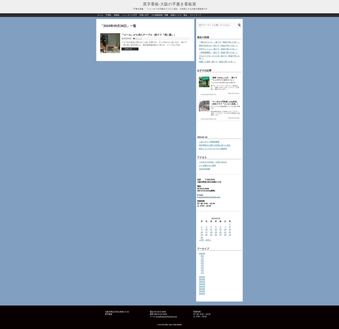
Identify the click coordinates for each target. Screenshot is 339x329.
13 (220, 229)
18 (211, 232)
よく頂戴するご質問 (207, 165)
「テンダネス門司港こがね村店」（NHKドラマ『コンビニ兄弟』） (225, 103)
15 (230, 229)
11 (211, 229)
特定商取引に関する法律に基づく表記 (215, 145)
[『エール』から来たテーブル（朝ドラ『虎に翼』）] (110, 43)
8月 (202, 256)
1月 (202, 273)
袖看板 (116, 15)
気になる (138, 39)
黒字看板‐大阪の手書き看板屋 (169, 4)
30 (202, 237)
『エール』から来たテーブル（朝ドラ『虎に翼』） (148, 34)
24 (206, 235)
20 (220, 232)
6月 (202, 261)
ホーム (100, 15)
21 (225, 232)
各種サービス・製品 (179, 15)
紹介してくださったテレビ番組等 (213, 149)
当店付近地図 (204, 169)
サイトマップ (195, 15)
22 (230, 232)
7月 (202, 258)
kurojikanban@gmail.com (208, 197)
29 (230, 235)
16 (202, 232)
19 (216, 232)
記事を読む (129, 49)
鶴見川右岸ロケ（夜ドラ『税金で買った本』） (218, 45)
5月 (202, 263)
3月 (202, 268)
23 (202, 235)
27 (220, 235)
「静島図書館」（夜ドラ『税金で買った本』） (218, 52)
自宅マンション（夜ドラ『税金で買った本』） (218, 49)
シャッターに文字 (129, 15)
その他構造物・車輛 (159, 15)
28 (225, 235)
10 (206, 229)
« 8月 (201, 240)
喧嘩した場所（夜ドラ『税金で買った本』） (217, 62)
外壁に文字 (144, 15)
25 (211, 235)
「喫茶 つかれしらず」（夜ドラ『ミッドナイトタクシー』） (224, 79)
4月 (202, 265)
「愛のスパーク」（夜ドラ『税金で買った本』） (219, 42)
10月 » (208, 240)
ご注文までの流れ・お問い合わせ (213, 162)
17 (206, 232)
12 (216, 229)
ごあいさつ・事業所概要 (209, 142)
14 (225, 229)
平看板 (108, 15)
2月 (202, 270)
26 (216, 235)
